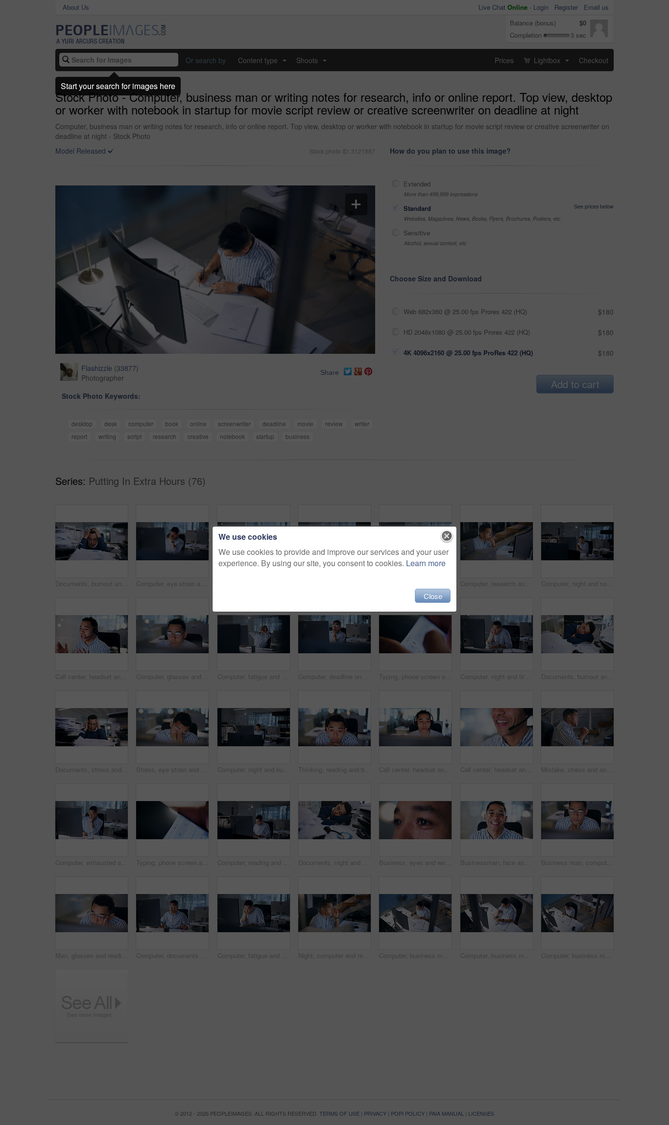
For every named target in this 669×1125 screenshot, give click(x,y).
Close (433, 596)
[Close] (447, 536)
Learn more (426, 563)
